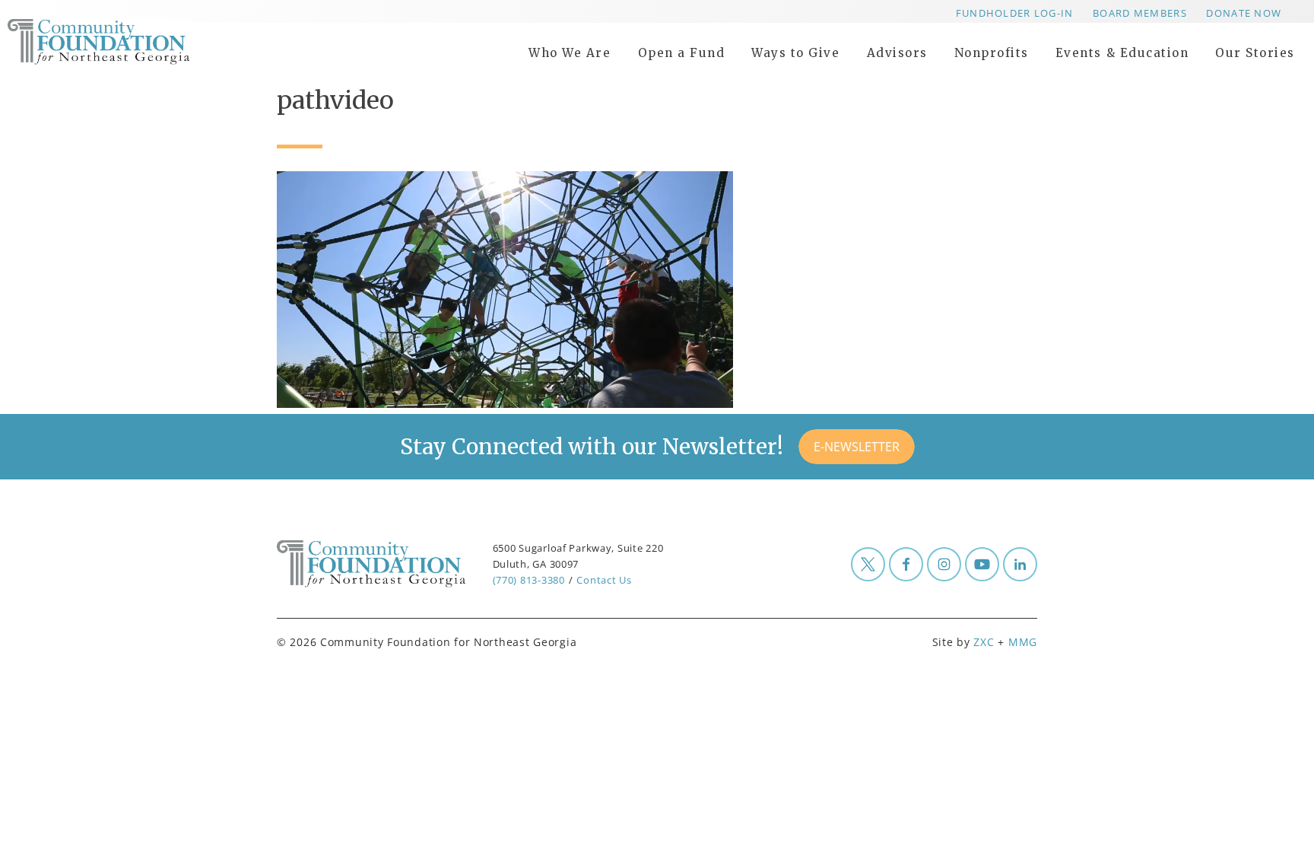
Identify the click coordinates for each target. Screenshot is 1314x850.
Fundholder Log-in (1015, 13)
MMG (1022, 642)
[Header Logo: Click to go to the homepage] (129, 42)
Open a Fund (681, 53)
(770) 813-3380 (529, 580)
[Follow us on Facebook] (906, 564)
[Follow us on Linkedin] (1020, 564)
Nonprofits (991, 53)
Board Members (1140, 13)
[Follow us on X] (868, 564)
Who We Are (569, 53)
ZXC (983, 642)
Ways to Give (795, 53)
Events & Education (1122, 53)
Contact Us (603, 580)
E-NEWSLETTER (857, 446)
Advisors (897, 53)
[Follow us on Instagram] (944, 564)
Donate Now (1243, 13)
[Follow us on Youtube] (982, 564)
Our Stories (1255, 53)
